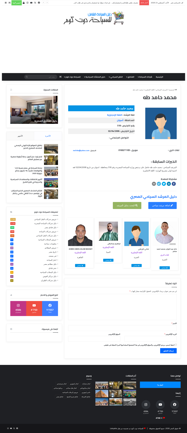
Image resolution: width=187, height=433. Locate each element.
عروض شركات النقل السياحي (45, 219)
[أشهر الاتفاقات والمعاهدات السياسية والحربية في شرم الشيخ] (51, 183)
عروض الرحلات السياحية (70, 392)
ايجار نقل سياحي (71, 388)
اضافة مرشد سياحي (161, 205)
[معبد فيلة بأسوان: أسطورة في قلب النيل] (115, 402)
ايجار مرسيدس (61, 384)
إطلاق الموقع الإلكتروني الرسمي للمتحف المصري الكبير (28, 147)
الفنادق (131, 77)
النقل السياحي (116, 77)
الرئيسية (159, 77)
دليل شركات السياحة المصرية (45, 223)
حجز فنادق (52, 268)
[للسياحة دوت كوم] (93, 18)
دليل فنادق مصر (50, 227)
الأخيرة (48, 136)
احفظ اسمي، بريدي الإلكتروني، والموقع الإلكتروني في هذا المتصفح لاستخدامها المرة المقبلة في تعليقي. (139, 345)
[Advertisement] (93, 47)
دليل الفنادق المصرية (45, 121)
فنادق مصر (59, 397)
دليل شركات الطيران (48, 280)
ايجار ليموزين (74, 384)
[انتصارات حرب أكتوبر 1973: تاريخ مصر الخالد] (129, 402)
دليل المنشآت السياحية (95, 77)
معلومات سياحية (50, 244)
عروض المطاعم (50, 248)
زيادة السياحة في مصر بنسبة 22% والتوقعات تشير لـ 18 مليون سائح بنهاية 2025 (28, 170)
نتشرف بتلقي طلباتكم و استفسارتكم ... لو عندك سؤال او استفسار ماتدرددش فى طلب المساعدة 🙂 (102, 3)
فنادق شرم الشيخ (72, 397)
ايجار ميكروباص (85, 388)
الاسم (174, 323)
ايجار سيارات (86, 384)
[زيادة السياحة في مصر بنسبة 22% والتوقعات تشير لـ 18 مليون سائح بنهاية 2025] (51, 171)
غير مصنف (52, 256)
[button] (174, 184)
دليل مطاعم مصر (50, 264)
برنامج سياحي (58, 388)
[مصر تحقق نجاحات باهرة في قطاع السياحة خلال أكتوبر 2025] (101, 402)
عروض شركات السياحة (47, 232)
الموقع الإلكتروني (114, 334)
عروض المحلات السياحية (47, 240)
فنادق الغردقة (86, 397)
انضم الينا (16, 3)
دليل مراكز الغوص (49, 276)
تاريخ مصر (52, 252)
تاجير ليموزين (86, 392)
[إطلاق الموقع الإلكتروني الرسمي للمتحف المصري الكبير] (51, 149)
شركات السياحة (145, 77)
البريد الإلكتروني (170, 334)
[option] (34, 110)
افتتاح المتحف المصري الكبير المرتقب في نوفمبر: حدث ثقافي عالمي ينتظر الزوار (26, 193)
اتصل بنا (160, 385)
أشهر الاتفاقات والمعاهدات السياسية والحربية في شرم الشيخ (26, 181)
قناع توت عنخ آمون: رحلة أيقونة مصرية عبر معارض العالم (26, 158)
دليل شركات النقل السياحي (46, 236)
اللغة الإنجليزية (149, 90)
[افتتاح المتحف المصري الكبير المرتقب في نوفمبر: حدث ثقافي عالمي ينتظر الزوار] (51, 194)
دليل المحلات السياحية (48, 272)
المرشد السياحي (161, 90)
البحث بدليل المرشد (126, 205)
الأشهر (20, 136)
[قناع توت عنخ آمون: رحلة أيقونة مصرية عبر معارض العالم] (51, 160)
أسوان (120, 120)
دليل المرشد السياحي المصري (153, 196)
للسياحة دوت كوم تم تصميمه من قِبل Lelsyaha (126, 428)
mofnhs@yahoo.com (81, 150)
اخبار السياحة (51, 260)
